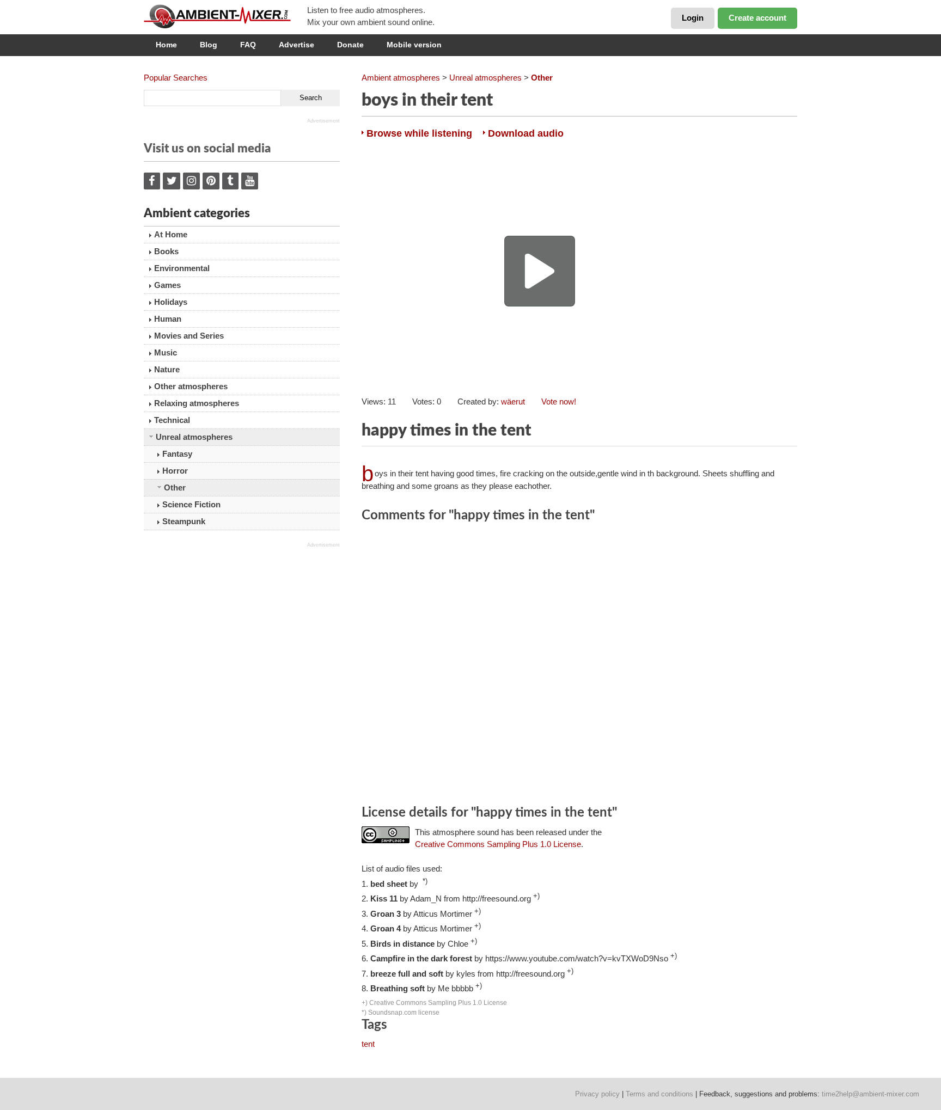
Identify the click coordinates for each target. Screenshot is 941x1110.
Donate (350, 44)
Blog (208, 44)
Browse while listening (419, 133)
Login (693, 17)
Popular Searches (175, 77)
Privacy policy (597, 1094)
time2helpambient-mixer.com (870, 1094)
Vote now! (558, 401)
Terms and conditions (659, 1094)
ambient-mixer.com (225, 16)
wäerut (513, 401)
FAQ (248, 44)
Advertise (296, 44)
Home (166, 44)
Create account (757, 17)
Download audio (526, 133)
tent (368, 1043)
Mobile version (414, 44)
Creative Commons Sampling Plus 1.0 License (498, 844)
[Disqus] (579, 665)
